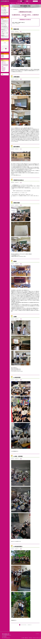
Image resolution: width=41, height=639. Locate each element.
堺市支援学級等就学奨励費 (5, 64)
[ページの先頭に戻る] (40, 638)
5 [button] (24, 624)
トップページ (13, 3)
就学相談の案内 (3, 67)
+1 (13, 447)
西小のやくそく (4, 24)
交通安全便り (3, 70)
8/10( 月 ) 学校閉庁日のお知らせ (4, 12)
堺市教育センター (4, 61)
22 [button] (28, 624)
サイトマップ (37, 633)
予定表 (28, 3)
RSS (2, 74)
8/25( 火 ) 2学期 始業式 (3, 9)
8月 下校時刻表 (5, 21)
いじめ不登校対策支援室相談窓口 (5, 66)
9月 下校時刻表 (5, 20)
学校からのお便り (24, 3)
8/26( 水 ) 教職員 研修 (3, 7)
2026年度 (2, 55)
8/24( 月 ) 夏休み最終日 (3, 10)
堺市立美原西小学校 (18, 3)
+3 (13, 364)
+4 (13, 250)
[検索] (37, 1)
